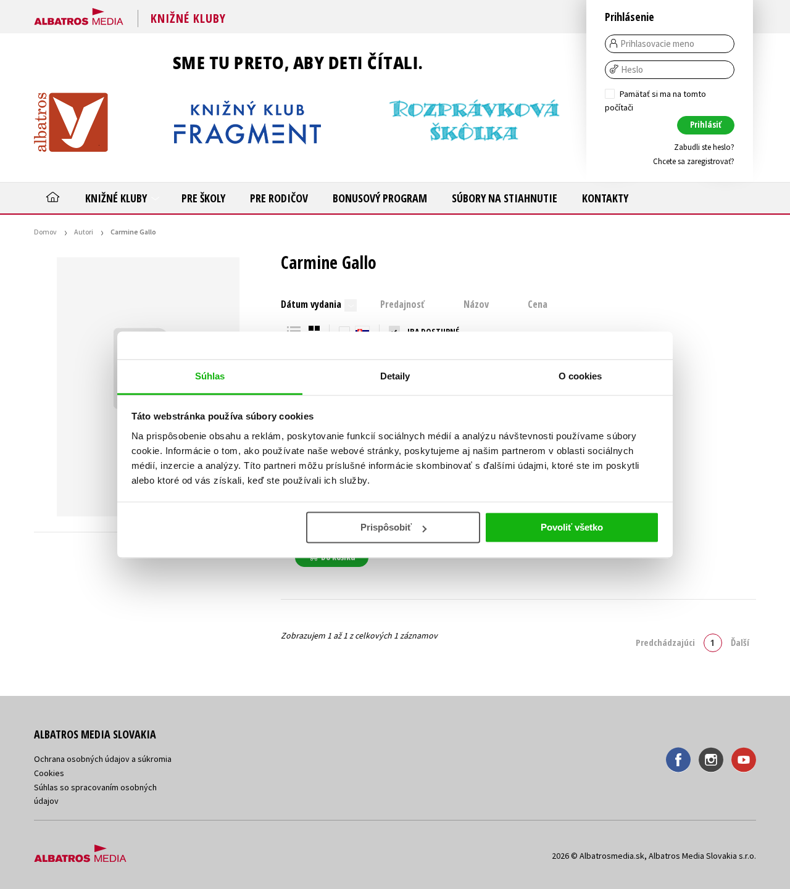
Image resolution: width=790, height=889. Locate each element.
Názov (476, 304)
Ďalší (740, 642)
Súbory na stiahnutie (504, 198)
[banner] (78, 14)
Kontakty (605, 198)
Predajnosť (402, 304)
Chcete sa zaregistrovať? (693, 161)
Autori (83, 231)
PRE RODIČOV (279, 198)
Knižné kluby (117, 198)
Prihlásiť (705, 124)
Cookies (49, 773)
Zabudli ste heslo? (704, 147)
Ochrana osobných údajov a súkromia (103, 758)
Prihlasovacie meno (657, 44)
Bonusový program (380, 198)
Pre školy (203, 198)
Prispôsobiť (386, 527)
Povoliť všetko (572, 527)
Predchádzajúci (665, 642)
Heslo (632, 70)
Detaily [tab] (395, 376)
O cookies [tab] (580, 376)
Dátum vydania (311, 304)
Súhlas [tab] (210, 376)
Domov (45, 231)
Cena (537, 304)
